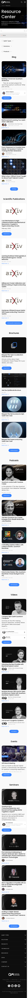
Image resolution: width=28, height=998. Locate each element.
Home (3, 5)
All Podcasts (14, 584)
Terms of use (14, 979)
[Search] (24, 31)
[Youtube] (19, 986)
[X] (9, 986)
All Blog (14, 189)
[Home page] (5, 2)
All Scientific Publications (14, 323)
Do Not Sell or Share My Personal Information (16, 980)
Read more (7, 98)
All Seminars (14, 926)
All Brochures (14, 450)
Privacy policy (6, 979)
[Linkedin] (15, 986)
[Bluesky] (12, 986)
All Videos (14, 731)
